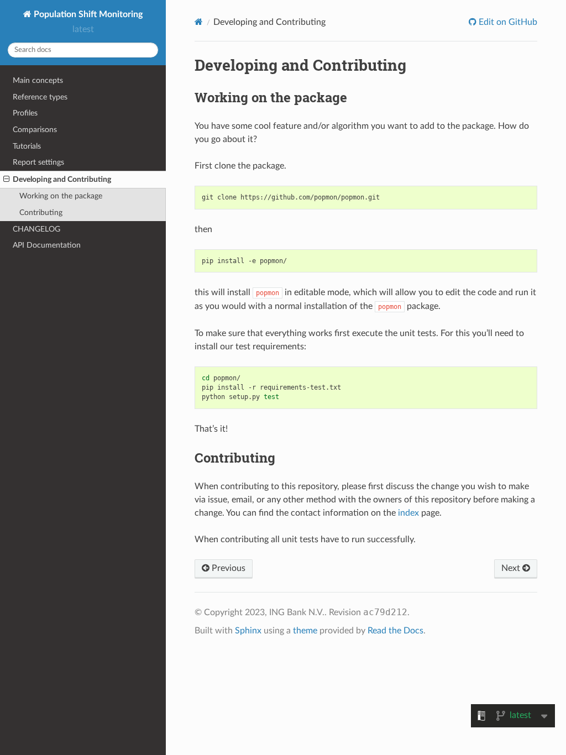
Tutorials (27, 146)
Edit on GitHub (506, 22)
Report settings (38, 162)
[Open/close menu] (6, 180)
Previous (227, 568)
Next (511, 568)
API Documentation (47, 245)
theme (305, 630)
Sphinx (248, 630)
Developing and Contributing (62, 179)
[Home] (199, 22)
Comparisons (35, 129)
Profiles (25, 113)
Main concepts (38, 80)
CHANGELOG (36, 229)
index (408, 512)
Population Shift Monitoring (87, 14)
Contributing (40, 212)
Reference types (40, 97)
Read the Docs (395, 630)
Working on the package (60, 196)
